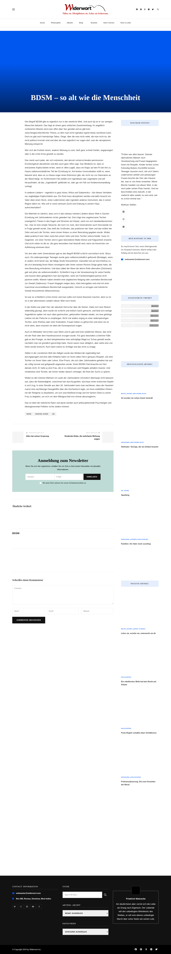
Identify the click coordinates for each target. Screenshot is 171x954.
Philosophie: (143, 539)
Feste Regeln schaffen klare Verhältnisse (138, 733)
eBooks (70, 23)
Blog (81, 23)
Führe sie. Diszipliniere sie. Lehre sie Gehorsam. (85, 13)
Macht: (123, 393)
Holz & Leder (126, 23)
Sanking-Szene (41, 414)
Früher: (134, 539)
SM (53, 414)
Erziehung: (125, 442)
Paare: (130, 393)
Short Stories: (139, 629)
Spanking (125, 495)
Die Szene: (125, 490)
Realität (94, 23)
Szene (42, 23)
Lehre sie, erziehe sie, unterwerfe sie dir (138, 633)
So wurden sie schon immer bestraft (137, 398)
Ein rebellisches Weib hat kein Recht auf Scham (138, 683)
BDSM (29, 414)
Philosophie (56, 23)
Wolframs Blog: (140, 393)
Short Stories (108, 23)
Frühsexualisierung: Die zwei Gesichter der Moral (138, 783)
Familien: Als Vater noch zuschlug (136, 544)
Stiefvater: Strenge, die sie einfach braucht (139, 447)
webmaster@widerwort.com (137, 259)
